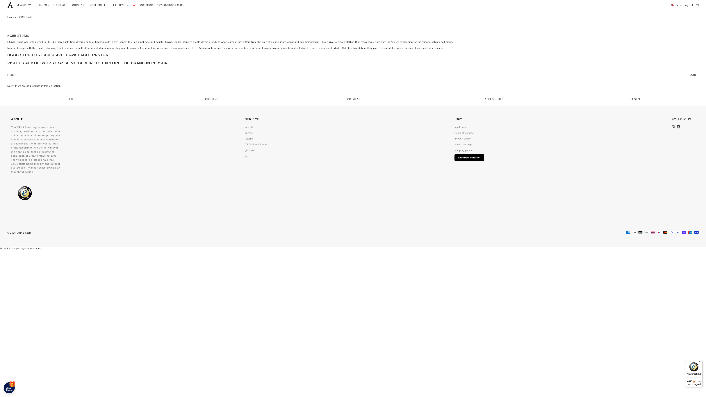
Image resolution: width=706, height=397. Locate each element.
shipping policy (463, 150)
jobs (247, 156)
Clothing (211, 99)
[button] (676, 5)
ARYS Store (24, 232)
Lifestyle (635, 99)
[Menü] (700, 362)
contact (249, 133)
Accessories (494, 99)
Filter (11, 75)
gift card (249, 150)
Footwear (353, 99)
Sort (693, 75)
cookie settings (463, 144)
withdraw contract (469, 157)
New (71, 99)
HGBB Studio (25, 17)
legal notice (461, 127)
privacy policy (462, 138)
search (249, 127)
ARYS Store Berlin (256, 144)
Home (10, 17)
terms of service (464, 133)
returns (249, 138)
